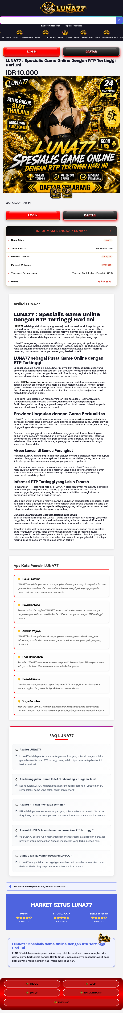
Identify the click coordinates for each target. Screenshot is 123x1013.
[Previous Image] (5, 135)
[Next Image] (117, 135)
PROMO (34, 983)
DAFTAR (91, 51)
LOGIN (32, 51)
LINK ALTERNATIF (93, 993)
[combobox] (58, 20)
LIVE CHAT (63, 1003)
